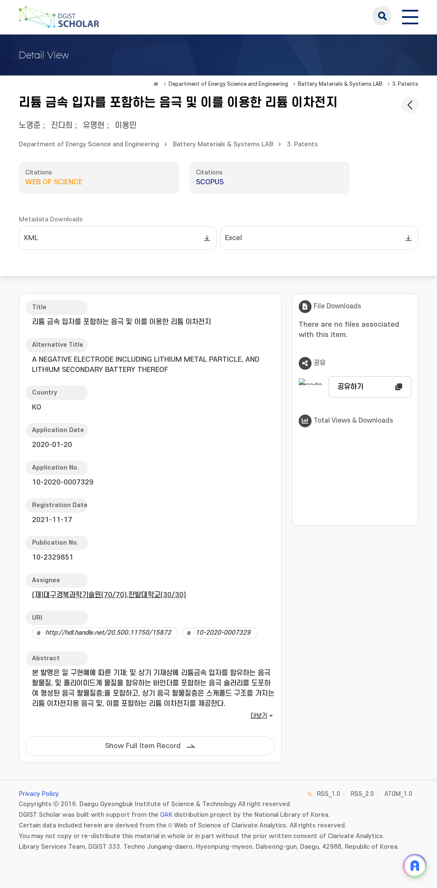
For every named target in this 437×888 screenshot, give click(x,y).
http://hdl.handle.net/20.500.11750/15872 (108, 632)
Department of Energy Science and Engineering (228, 84)
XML (30, 238)
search (382, 15)
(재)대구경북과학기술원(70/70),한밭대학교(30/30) (109, 595)
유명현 (94, 125)
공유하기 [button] (350, 387)
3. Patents (405, 84)
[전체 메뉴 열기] (410, 16)
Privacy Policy (39, 794)
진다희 (62, 125)
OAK (166, 814)
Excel (233, 238)
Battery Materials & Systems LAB (340, 84)
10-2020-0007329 (223, 632)
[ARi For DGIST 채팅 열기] (415, 866)
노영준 (30, 125)
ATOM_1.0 (398, 794)
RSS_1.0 (328, 794)
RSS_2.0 (362, 794)
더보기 (259, 716)
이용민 (126, 125)
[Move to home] (156, 84)
